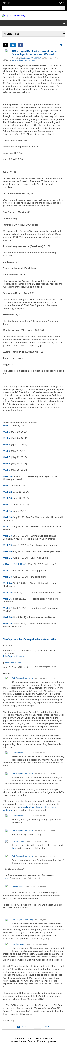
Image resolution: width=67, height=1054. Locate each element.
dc (16, 663)
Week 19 (7, 545)
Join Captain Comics (13, 656)
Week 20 (7, 551)
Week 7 (6, 457)
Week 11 (7, 485)
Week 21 (7, 558)
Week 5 (6, 444)
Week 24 (7, 583)
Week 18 (7, 536)
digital (20, 663)
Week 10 (7, 476)
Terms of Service (43, 1038)
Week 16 (7, 517)
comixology (9, 663)
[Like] (61, 45)
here (14, 848)
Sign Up (6, 2)
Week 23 (7, 576)
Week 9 (6, 470)
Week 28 (7, 617)
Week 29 (7, 623)
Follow (61, 667)
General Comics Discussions (23, 60)
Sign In (61, 2)
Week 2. (7, 425)
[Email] (13, 45)
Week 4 (6, 438)
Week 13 (7, 498)
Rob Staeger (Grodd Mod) (30, 58)
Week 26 (7, 598)
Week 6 (6, 451)
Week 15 (7, 511)
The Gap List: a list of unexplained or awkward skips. (30, 639)
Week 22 (7, 570)
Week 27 (7, 608)
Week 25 (7, 592)
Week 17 (7, 526)
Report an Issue (23, 1038)
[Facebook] (20, 45)
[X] (5, 45)
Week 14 (7, 504)
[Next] (49, 1027)
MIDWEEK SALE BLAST (15, 564)
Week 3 (6, 432)
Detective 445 (17, 886)
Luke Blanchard (18, 753)
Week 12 (7, 492)
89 (46, 1027)
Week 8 (6, 463)
